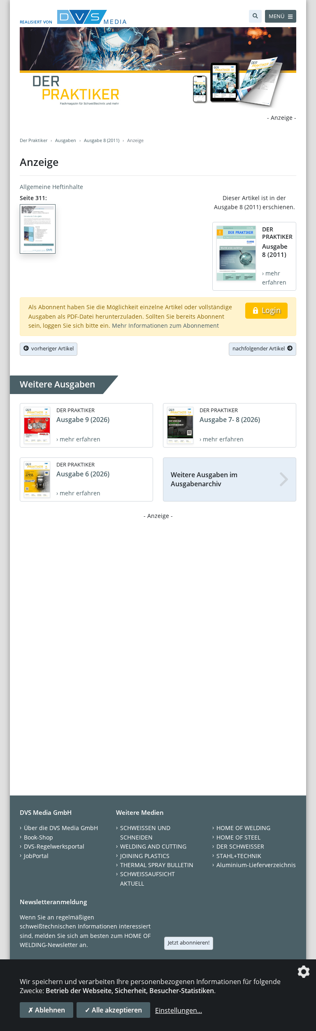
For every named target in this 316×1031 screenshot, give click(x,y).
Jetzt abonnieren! (188, 942)
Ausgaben (65, 140)
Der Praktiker (33, 140)
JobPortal (36, 856)
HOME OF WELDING (243, 828)
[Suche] (255, 16)
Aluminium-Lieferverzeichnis (256, 865)
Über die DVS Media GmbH (61, 828)
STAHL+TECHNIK (238, 856)
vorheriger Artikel (51, 348)
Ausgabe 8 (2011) (101, 140)
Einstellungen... (178, 1010)
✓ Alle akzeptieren (113, 1010)
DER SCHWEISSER (240, 846)
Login (270, 310)
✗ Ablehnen (46, 1010)
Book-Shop (38, 837)
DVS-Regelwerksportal (54, 846)
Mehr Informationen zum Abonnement (165, 325)
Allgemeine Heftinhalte (51, 187)
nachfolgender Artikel (259, 348)
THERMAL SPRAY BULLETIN (156, 865)
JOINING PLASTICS (145, 856)
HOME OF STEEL (238, 837)
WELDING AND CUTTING (153, 846)
